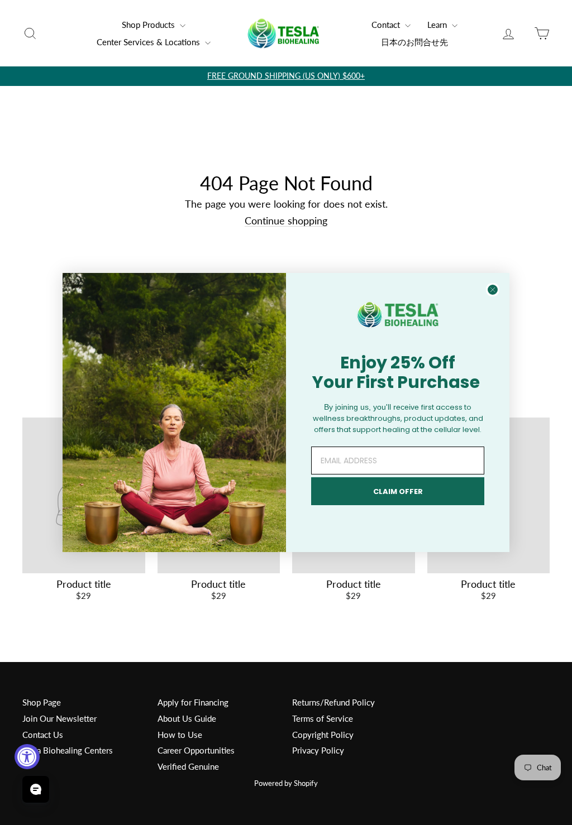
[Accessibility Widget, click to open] (27, 756)
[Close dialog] (492, 289)
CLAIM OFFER (398, 491)
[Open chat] (35, 789)
